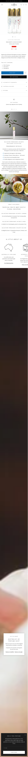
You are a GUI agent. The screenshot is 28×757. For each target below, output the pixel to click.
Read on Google (18, 652)
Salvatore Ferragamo (14, 39)
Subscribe (14, 752)
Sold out (12, 72)
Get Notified (14, 77)
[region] (14, 103)
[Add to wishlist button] (25, 72)
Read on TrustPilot (10, 652)
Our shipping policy (8, 263)
